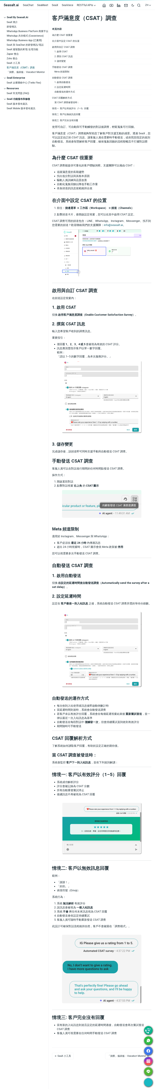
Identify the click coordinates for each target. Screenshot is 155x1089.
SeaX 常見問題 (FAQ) (18, 93)
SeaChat (28, 5)
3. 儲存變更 (60, 61)
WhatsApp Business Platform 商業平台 (27, 31)
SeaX (55, 5)
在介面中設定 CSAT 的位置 (65, 41)
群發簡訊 (11, 26)
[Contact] (127, 5)
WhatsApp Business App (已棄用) (24, 40)
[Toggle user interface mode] (132, 5)
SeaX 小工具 (13, 63)
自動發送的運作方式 (64, 91)
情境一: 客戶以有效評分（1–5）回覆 (70, 108)
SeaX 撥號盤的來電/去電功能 (22, 49)
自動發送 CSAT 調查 (62, 77)
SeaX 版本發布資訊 (17, 103)
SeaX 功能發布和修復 (18, 99)
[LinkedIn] (120, 5)
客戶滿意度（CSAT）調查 (21, 67)
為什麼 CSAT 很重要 (62, 35)
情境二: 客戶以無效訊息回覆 (66, 114)
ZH (147, 5)
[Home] (105, 5)
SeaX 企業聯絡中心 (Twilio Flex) (24, 82)
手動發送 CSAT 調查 (62, 67)
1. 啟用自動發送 (62, 82)
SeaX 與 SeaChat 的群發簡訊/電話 (25, 44)
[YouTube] (113, 5)
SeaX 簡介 (12, 22)
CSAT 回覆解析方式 (62, 97)
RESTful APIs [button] (85, 5)
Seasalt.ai (11, 5)
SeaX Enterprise (16, 77)
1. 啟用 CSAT (61, 51)
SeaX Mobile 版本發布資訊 (21, 108)
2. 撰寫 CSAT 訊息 (63, 56)
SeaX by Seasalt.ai (17, 17)
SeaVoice (67, 5)
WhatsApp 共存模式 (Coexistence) (25, 35)
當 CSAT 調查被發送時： (67, 102)
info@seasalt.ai (113, 225)
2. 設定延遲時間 (62, 87)
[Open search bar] (139, 5)
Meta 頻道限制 (61, 71)
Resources (13, 88)
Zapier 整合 (13, 53)
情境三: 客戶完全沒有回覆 (65, 120)
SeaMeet (42, 5)
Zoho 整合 (12, 58)
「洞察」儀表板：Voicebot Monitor (26, 72)
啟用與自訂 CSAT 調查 (63, 47)
